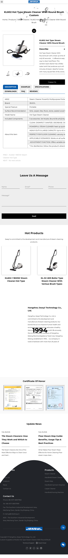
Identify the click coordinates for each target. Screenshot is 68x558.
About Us (6, 477)
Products (12, 20)
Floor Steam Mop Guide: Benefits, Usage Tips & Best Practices (50, 439)
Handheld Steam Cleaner (54, 477)
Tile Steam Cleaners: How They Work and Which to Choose (15, 439)
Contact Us (52, 82)
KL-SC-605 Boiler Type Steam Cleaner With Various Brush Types (52, 281)
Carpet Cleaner (50, 489)
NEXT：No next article (12, 161)
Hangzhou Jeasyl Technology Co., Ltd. (22, 537)
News (5, 485)
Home (4, 20)
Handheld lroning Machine (54, 492)
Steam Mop (49, 481)
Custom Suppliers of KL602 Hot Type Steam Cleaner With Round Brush (25, 540)
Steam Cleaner (23, 20)
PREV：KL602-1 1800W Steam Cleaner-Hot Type (15, 156)
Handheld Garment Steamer (55, 485)
